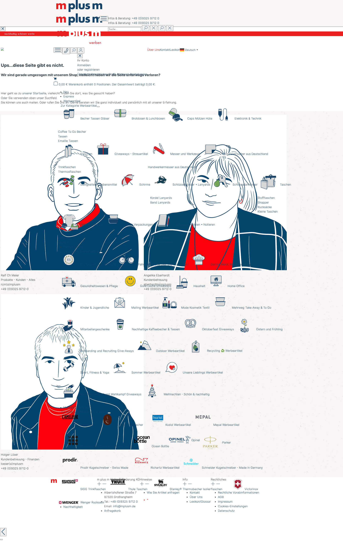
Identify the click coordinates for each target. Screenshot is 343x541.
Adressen (123, 74)
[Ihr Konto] (80, 50)
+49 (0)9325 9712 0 (145, 18)
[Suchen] (145, 28)
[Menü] (58, 50)
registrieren (92, 69)
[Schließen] (1, 539)
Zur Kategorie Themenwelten (80, 251)
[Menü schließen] (98, 106)
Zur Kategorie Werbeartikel (79, 105)
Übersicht (84, 74)
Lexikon (175, 49)
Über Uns (153, 49)
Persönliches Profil (104, 74)
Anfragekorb (112, 510)
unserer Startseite (34, 93)
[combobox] (124, 29)
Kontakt (165, 49)
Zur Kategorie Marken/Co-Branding (84, 412)
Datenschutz (226, 510)
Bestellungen (138, 74)
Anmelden (84, 65)
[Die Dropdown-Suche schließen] (169, 28)
